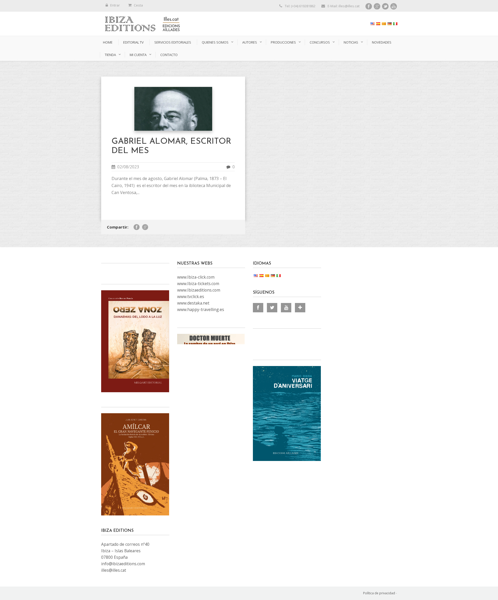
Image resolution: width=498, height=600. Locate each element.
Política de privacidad (379, 593)
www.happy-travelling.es (200, 309)
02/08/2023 (128, 167)
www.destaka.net (193, 303)
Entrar (115, 5)
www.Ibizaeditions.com (198, 290)
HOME (108, 42)
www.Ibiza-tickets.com (198, 283)
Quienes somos (215, 42)
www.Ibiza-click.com (196, 277)
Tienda (110, 54)
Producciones (283, 42)
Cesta (138, 5)
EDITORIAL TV (133, 42)
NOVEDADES (381, 42)
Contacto (169, 54)
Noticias (351, 42)
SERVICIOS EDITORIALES (172, 42)
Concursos (320, 42)
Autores (249, 42)
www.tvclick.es (190, 296)
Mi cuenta (138, 54)
